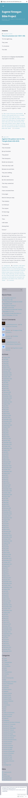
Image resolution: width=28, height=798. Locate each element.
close (16, 267)
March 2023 (7, 436)
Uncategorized (7, 265)
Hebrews (6, 703)
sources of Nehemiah (9, 751)
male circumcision (17, 121)
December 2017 (7, 558)
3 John (5, 676)
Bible (5, 113)
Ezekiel (3, 272)
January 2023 (7, 440)
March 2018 (7, 552)
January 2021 (7, 487)
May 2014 (6, 641)
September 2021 (8, 471)
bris (2, 116)
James (5, 707)
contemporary (5, 118)
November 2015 (8, 606)
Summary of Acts (8, 759)
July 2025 (6, 382)
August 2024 (7, 404)
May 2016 (6, 595)
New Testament (19, 113)
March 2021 (7, 483)
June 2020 (6, 500)
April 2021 (6, 481)
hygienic (22, 120)
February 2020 (7, 508)
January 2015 (7, 626)
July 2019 (6, 521)
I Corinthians (7, 705)
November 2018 (8, 537)
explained (19, 118)
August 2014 (7, 635)
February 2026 (7, 369)
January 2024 (7, 417)
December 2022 (7, 442)
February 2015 (7, 624)
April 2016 (6, 597)
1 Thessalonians (8, 662)
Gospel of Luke (9, 113)
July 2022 (6, 452)
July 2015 (6, 614)
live (2, 275)
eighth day (14, 118)
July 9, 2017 (6, 137)
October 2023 (7, 423)
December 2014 (7, 628)
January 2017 (7, 579)
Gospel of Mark (7, 699)
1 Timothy (6, 664)
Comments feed (8, 778)
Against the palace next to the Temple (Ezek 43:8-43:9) (13, 140)
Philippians (6, 720)
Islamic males (5, 121)
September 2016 (8, 587)
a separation (15, 265)
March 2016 (7, 599)
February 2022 (7, 462)
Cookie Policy (4, 791)
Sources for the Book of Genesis (12, 722)
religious (18, 123)
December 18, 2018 (8, 33)
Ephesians (6, 687)
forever (11, 272)
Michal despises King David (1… (14, 344)
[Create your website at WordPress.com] (14, 1)
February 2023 (7, 438)
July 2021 (6, 475)
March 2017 (7, 576)
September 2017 (8, 564)
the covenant (20, 125)
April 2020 (6, 504)
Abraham (4, 115)
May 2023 (6, 433)
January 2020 (7, 510)
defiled (3, 268)
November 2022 (8, 444)
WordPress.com (7, 780)
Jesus (14, 113)
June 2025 (6, 384)
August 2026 (7, 357)
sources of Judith (8, 749)
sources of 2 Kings (8, 734)
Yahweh (9, 128)
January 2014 (7, 649)
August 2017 (7, 566)
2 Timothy (6, 674)
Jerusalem (17, 273)
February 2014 (7, 647)
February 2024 (7, 415)
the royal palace (18, 277)
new (5, 275)
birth (15, 115)
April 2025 (6, 388)
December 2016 (7, 581)
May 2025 (6, 386)
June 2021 (6, 477)
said (3, 125)
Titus (5, 763)
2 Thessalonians (8, 672)
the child (15, 125)
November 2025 (8, 375)
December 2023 (7, 419)
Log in (5, 774)
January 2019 (7, 533)
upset (22, 278)
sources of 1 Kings (8, 726)
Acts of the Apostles (9, 678)
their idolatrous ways (12, 278)
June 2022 (6, 454)
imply (7, 273)
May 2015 (6, 618)
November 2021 (8, 467)
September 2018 (8, 541)
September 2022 (8, 448)
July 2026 (6, 359)
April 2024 (6, 411)
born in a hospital (20, 115)
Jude (5, 710)
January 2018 (7, 556)
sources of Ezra (7, 743)
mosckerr (8, 330)
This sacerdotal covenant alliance (12, 126)
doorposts (23, 270)
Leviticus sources (8, 714)
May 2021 (6, 479)
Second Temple (22, 275)
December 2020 (7, 489)
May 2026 (6, 363)
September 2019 (8, 518)
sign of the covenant (8, 125)
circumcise (17, 116)
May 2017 (6, 572)
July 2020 (6, 498)
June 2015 (6, 616)
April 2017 (6, 574)
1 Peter (5, 660)
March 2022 (7, 460)
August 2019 (7, 519)
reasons (14, 123)
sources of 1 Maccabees (10, 728)
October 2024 (7, 400)
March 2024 (7, 413)
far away (7, 272)
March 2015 (7, 622)
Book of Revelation (8, 683)
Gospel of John (7, 695)
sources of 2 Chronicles (9, 732)
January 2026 (7, 371)
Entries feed (7, 776)
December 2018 (7, 535)
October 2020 (7, 492)
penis (6, 123)
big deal (11, 115)
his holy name (16, 272)
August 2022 (7, 450)
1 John (5, 658)
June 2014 (6, 639)
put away (12, 275)
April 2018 (6, 550)
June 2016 (6, 593)
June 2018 (6, 547)
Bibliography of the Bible (10, 681)
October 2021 (7, 469)
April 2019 (6, 527)
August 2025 (7, 380)
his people (18, 120)
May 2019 (6, 525)
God (7, 120)
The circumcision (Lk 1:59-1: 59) (13, 36)
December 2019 (7, 512)
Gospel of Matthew (8, 701)
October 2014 (7, 632)
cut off (10, 118)
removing (23, 123)
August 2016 (7, 589)
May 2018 (6, 549)
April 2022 (6, 458)
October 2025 (7, 377)
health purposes (11, 120)
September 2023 (8, 425)
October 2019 (7, 516)
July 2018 (6, 545)
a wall (20, 265)
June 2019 (6, 523)
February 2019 (7, 531)
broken (10, 116)
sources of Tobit (8, 757)
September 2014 (8, 633)
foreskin (23, 118)
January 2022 (7, 463)
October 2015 (7, 608)
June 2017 (6, 570)
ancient (8, 115)
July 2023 (6, 429)
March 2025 (7, 390)
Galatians (6, 691)
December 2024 (7, 396)
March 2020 (7, 506)
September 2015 (8, 610)
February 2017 (7, 577)
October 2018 (7, 539)
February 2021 (7, 485)
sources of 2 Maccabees (10, 736)
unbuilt (19, 278)
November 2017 (8, 560)
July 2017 (6, 568)
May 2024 (6, 409)
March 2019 (7, 529)
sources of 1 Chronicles (9, 724)
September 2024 (8, 402)
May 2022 (6, 456)
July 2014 (6, 637)
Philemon (6, 718)
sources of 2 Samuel (9, 738)
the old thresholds (11, 277)
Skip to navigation (3, 6)
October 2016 (7, 585)
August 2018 (7, 543)
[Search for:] (12, 290)
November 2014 (8, 630)
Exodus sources (7, 689)
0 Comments (17, 128)
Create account (7, 772)
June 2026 (6, 361)
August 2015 (7, 612)
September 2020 (8, 494)
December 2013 (7, 651)
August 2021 (7, 473)
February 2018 (7, 554)
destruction (7, 268)
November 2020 (8, 491)
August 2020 (7, 496)
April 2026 (6, 365)
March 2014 (7, 645)
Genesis (3, 120)
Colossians (6, 685)
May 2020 (6, 502)
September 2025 (8, 378)
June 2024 (6, 407)
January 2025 (7, 394)
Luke (12, 121)
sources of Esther (8, 741)
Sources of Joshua (8, 745)
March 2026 (7, 367)
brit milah (6, 116)
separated (4, 277)
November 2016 (8, 583)
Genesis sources (8, 693)
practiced (10, 123)
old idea (8, 275)
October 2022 (7, 446)
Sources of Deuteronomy (10, 739)
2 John (5, 668)
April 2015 (6, 620)
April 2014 (6, 643)
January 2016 (7, 603)
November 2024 (8, 398)
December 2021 (7, 465)
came (13, 116)
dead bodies (20, 267)
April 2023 (6, 435)
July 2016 (6, 591)
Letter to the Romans (9, 712)
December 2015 (7, 605)
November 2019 (8, 514)
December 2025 (7, 373)
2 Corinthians (7, 666)
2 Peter (5, 670)
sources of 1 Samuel (9, 730)
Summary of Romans (9, 761)
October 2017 (7, 562)
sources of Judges (8, 747)
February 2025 (7, 392)
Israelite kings (11, 273)
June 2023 (6, 431)
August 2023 (7, 427)
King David (22, 273)
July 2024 (6, 406)
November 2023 (8, 421)
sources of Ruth (8, 755)
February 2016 (7, 601)
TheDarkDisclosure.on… (12, 324)
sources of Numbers (9, 753)
